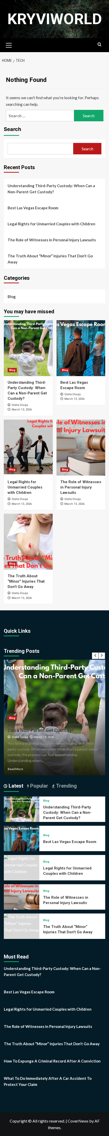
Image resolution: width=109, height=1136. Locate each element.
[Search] (99, 44)
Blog (12, 296)
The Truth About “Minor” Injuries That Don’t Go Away (50, 259)
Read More (15, 769)
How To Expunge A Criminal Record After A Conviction (52, 1061)
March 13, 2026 (22, 409)
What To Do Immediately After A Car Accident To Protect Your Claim (48, 1081)
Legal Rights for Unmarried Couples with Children (51, 224)
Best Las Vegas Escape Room (33, 207)
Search (12, 129)
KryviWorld (54, 19)
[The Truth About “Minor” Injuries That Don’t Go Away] (28, 542)
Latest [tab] (15, 786)
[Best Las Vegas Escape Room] (81, 348)
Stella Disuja (20, 405)
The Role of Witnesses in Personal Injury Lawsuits (52, 240)
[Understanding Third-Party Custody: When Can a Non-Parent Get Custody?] (28, 348)
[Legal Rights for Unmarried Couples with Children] (28, 448)
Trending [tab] (66, 786)
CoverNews (78, 1120)
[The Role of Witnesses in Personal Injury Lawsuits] (81, 448)
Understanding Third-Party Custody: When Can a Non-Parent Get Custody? (51, 188)
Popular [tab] (38, 786)
